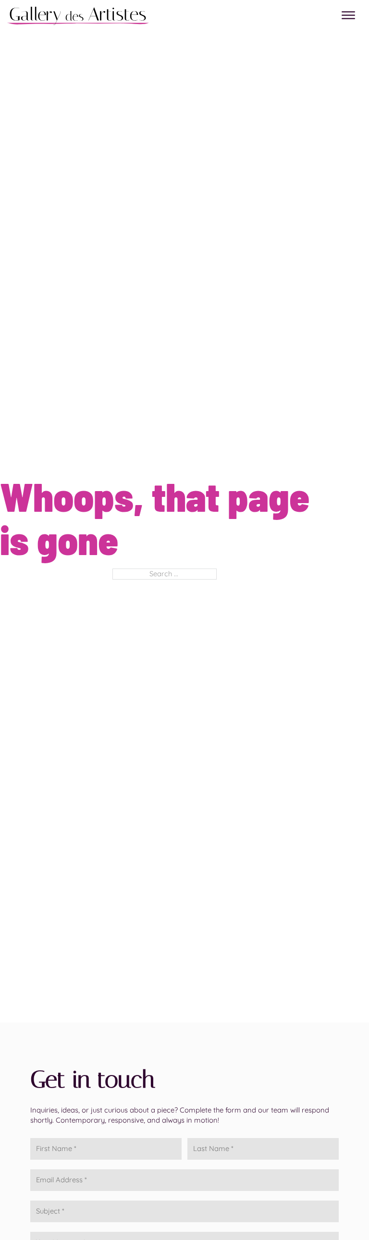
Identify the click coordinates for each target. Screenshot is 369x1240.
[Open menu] (348, 15)
